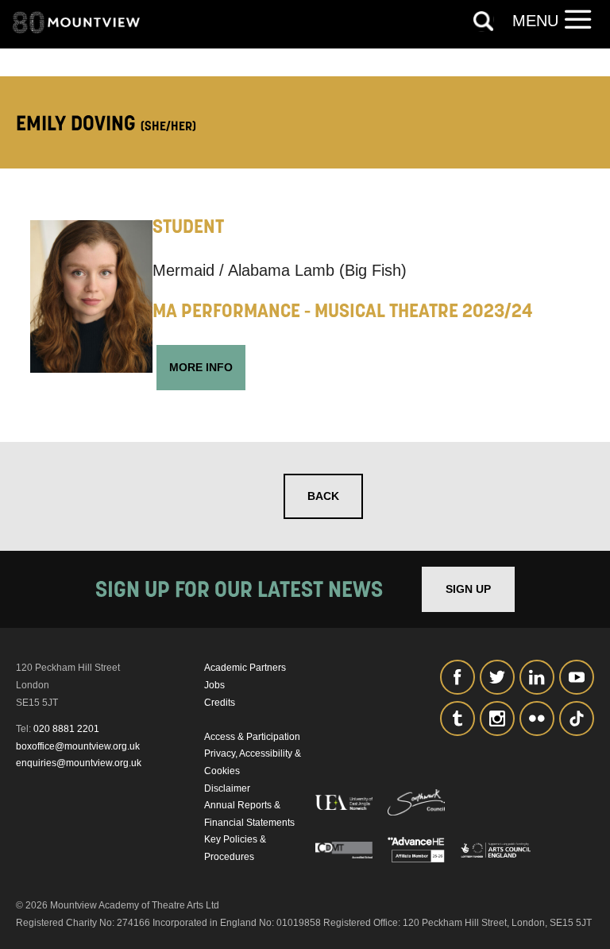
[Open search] (483, 21)
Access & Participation (252, 736)
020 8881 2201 (66, 728)
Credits (219, 702)
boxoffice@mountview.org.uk (78, 746)
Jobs (214, 685)
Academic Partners (245, 667)
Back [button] (323, 496)
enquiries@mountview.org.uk (78, 763)
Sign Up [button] (468, 589)
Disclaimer (227, 788)
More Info (201, 367)
